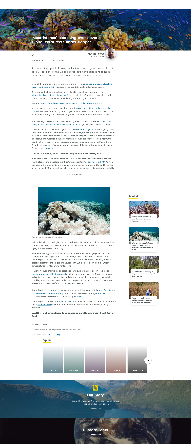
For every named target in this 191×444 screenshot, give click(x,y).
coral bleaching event (84, 129)
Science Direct (65, 301)
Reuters (48, 290)
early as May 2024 (96, 162)
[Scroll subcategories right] (147, 360)
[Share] (33, 55)
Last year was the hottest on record (49, 274)
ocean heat (100, 293)
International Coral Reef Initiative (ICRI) (50, 95)
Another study (44, 304)
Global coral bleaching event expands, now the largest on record (71, 103)
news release (50, 148)
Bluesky (57, 334)
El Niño (82, 296)
